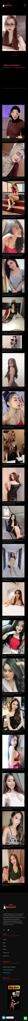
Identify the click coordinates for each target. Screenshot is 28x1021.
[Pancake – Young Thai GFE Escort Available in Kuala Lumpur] (13, 828)
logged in (12, 67)
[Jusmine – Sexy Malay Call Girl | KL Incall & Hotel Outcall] (13, 370)
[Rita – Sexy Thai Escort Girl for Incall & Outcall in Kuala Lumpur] (13, 713)
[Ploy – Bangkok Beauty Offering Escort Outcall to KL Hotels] (13, 790)
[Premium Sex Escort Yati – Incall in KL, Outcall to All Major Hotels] (13, 484)
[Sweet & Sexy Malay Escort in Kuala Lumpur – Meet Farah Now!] (13, 446)
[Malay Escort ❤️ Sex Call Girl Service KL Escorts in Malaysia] (7, 5)
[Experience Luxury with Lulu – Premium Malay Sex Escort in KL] (12, 341)
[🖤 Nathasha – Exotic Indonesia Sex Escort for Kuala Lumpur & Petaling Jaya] (13, 314)
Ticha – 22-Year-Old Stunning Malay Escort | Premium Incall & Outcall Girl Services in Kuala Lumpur (13, 256)
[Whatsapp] (4, 930)
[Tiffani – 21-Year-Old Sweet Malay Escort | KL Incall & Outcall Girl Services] (13, 198)
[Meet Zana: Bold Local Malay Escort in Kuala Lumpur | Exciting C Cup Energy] (13, 121)
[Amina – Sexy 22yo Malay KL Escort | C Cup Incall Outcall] (13, 160)
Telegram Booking (8, 969)
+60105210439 (6, 972)
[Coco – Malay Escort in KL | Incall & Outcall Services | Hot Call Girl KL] (13, 522)
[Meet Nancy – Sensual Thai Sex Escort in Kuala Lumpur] (13, 866)
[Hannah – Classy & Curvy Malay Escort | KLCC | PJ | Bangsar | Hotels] (13, 408)
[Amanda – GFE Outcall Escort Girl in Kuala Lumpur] (13, 637)
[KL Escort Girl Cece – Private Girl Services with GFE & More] (13, 561)
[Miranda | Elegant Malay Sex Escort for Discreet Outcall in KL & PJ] (13, 276)
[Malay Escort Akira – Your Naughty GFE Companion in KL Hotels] (13, 675)
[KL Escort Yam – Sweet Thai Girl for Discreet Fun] (13, 751)
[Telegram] (8, 930)
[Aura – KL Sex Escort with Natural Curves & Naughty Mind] (13, 599)
